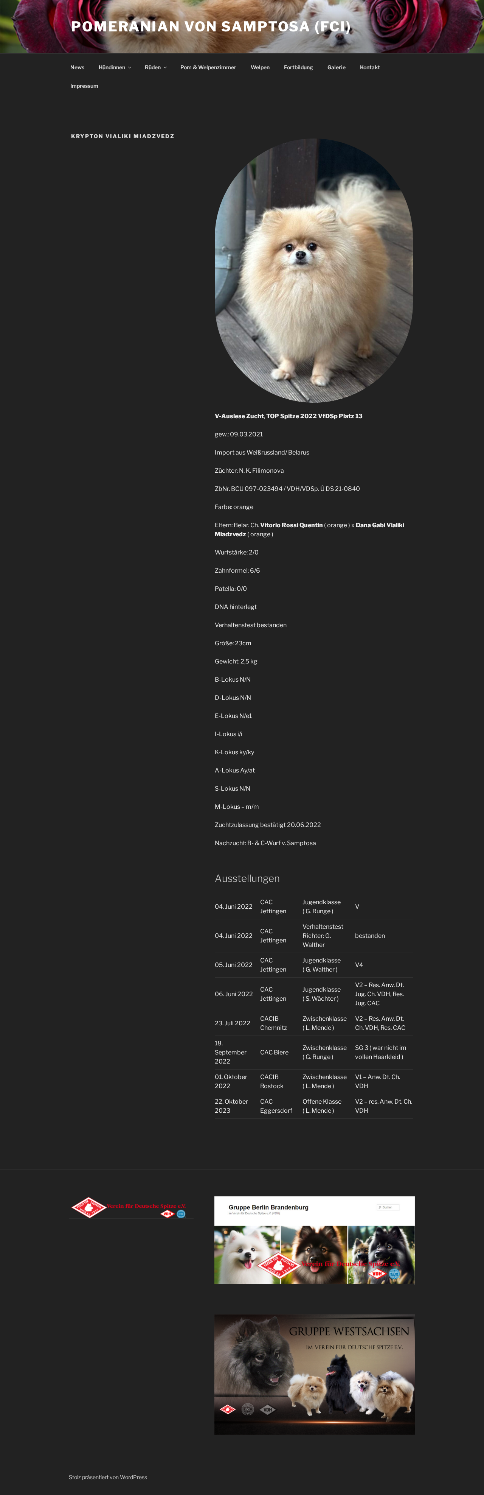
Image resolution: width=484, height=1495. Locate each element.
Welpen (260, 67)
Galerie (336, 67)
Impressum (84, 86)
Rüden (153, 67)
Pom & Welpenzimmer (208, 67)
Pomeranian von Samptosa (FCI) (211, 26)
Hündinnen (112, 67)
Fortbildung (298, 67)
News (77, 67)
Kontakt (370, 67)
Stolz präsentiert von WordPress (108, 1477)
